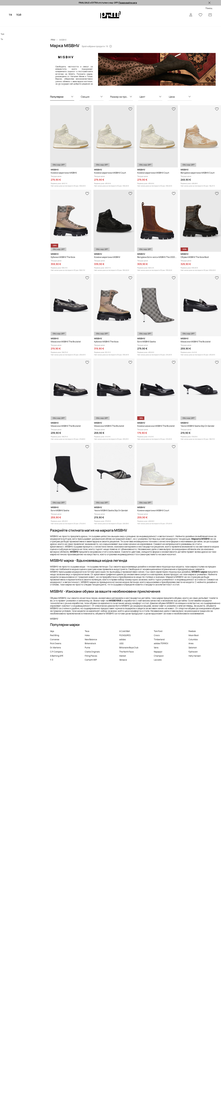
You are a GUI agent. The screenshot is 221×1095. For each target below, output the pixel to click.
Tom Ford (158, 631)
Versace (123, 659)
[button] (62, 97)
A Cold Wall (124, 631)
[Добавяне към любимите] (87, 108)
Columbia (193, 639)
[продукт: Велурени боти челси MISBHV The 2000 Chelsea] (157, 221)
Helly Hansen (195, 655)
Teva (87, 631)
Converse (54, 639)
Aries (191, 643)
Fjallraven (193, 651)
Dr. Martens (55, 647)
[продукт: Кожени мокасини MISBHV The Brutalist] (157, 390)
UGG (121, 643)
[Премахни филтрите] (209, 3)
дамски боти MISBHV (118, 605)
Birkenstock (90, 643)
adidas (122, 639)
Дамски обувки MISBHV (162, 603)
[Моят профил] (191, 15)
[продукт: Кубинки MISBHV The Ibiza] (70, 221)
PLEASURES (125, 635)
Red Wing (54, 635)
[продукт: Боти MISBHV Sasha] (157, 305)
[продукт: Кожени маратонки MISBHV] (70, 136)
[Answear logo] (110, 15)
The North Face (126, 651)
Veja (52, 631)
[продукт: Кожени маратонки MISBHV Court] (113, 136)
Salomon (193, 647)
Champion (159, 655)
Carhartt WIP (91, 659)
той (18, 14)
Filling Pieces (91, 655)
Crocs (157, 635)
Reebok (192, 631)
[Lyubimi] (200, 15)
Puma (87, 647)
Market (122, 655)
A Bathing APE (56, 655)
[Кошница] (210, 15)
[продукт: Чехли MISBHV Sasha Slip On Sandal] (200, 390)
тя (10, 14)
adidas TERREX (161, 643)
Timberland (159, 639)
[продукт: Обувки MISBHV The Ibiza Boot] (200, 221)
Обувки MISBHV (58, 597)
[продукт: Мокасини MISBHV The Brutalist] (70, 305)
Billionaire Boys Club (128, 647)
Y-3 (51, 659)
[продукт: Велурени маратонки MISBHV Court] (200, 136)
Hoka (87, 635)
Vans (156, 647)
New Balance (91, 639)
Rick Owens (55, 643)
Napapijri (158, 651)
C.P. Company (56, 651)
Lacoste (158, 659)
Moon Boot (194, 635)
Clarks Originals (92, 651)
